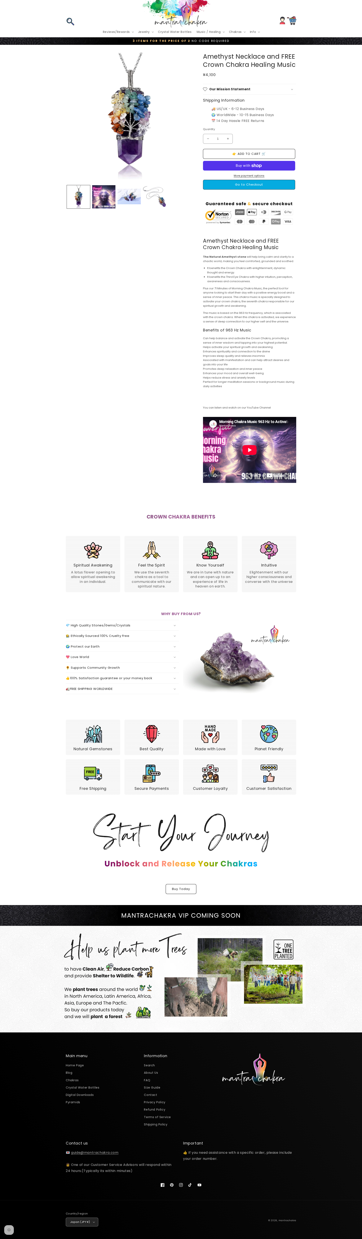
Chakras (72, 1080)
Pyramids (73, 1102)
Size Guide (152, 1087)
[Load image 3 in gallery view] (129, 196)
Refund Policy (154, 1109)
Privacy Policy (154, 1102)
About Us (151, 1073)
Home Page (75, 1065)
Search (149, 1065)
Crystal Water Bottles (83, 1087)
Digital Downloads (80, 1095)
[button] (70, 9)
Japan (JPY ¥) (80, 1222)
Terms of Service (157, 1117)
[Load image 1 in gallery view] (78, 196)
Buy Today (181, 889)
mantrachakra (287, 1220)
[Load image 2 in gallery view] (103, 196)
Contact (150, 1095)
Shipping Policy (155, 1124)
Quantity (209, 129)
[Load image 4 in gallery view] (154, 196)
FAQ (147, 1080)
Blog (69, 1073)
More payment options (249, 175)
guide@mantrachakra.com (94, 1152)
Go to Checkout (249, 184)
